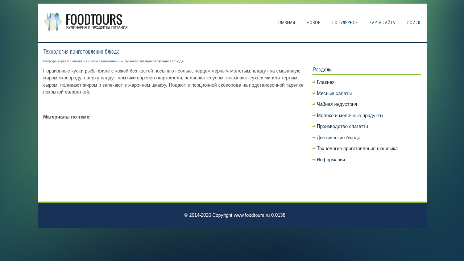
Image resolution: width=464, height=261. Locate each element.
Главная (286, 22)
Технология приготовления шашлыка (357, 148)
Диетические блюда (338, 137)
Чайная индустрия (337, 104)
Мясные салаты (334, 93)
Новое (313, 22)
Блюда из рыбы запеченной (95, 61)
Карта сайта (382, 22)
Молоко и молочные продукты (350, 115)
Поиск (413, 22)
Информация (54, 61)
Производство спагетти (342, 126)
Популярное (345, 22)
